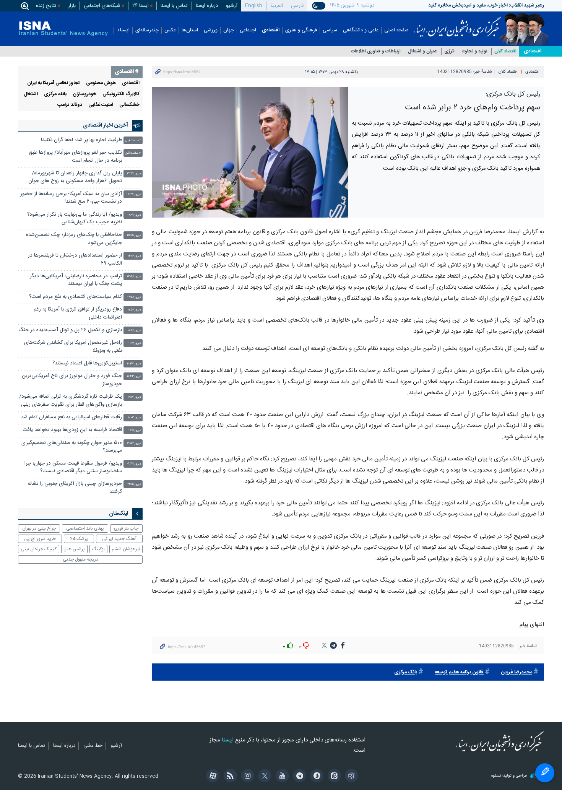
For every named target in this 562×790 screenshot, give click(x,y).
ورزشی (211, 30)
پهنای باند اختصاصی (85, 528)
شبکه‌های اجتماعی (102, 6)
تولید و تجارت (474, 51)
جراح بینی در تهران (39, 528)
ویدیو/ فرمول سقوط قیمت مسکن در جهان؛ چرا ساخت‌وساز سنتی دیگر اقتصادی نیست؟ (73, 467)
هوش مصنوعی (101, 83)
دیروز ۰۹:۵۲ (134, 443)
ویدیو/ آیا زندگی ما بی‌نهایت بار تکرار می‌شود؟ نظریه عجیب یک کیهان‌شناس (74, 218)
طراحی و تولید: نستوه (509, 776)
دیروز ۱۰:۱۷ (134, 397)
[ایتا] (333, 776)
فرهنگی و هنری (301, 30)
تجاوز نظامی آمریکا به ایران (53, 83)
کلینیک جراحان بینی (39, 549)
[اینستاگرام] (246, 776)
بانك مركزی (55, 94)
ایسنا (457, 24)
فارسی (297, 6)
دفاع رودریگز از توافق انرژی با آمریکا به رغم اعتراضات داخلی (78, 313)
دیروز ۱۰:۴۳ (134, 376)
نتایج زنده (46, 6)
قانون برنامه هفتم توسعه (459, 672)
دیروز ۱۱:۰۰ (134, 343)
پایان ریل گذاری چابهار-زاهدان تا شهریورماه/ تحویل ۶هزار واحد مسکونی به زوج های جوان (75, 177)
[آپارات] (211, 776)
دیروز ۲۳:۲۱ (134, 173)
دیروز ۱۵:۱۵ (134, 235)
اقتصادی (270, 30)
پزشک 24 (79, 539)
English (253, 6)
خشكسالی (129, 105)
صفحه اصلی (396, 30)
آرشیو (231, 6)
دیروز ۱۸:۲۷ (134, 194)
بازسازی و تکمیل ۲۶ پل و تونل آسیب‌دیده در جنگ (70, 330)
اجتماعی (248, 30)
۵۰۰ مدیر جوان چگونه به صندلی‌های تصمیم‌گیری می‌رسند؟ (71, 447)
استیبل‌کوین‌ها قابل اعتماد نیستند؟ (87, 363)
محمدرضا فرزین (516, 672)
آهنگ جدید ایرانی (119, 539)
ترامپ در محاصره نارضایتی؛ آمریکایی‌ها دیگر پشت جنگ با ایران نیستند (76, 280)
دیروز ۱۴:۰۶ (134, 256)
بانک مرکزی (405, 672)
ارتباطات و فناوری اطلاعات (376, 51)
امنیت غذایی (100, 105)
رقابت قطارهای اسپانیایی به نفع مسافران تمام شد (71, 417)
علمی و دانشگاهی (360, 30)
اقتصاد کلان (505, 51)
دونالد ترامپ (69, 105)
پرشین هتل (74, 549)
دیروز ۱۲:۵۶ (134, 276)
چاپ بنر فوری (126, 528)
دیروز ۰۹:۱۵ (134, 484)
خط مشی (92, 746)
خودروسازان (84, 94)
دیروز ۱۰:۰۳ (134, 417)
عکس (170, 30)
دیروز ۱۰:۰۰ (134, 430)
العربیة (276, 6)
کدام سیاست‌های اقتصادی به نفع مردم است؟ (75, 297)
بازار (72, 6)
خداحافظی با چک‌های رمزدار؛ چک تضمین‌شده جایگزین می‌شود (74, 239)
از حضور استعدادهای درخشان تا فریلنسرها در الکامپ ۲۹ (75, 259)
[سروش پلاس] (315, 776)
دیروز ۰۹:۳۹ (134, 464)
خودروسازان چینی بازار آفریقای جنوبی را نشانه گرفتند (75, 488)
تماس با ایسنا (174, 6)
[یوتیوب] (281, 776)
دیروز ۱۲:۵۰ (134, 297)
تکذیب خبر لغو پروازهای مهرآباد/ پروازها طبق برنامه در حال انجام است (75, 156)
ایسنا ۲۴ (140, 6)
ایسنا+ (123, 30)
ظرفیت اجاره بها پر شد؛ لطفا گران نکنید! (81, 140)
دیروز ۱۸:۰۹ (134, 215)
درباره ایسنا (207, 6)
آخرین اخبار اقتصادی (105, 125)
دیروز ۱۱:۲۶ (134, 330)
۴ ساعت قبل (133, 153)
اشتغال (31, 94)
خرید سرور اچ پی (40, 539)
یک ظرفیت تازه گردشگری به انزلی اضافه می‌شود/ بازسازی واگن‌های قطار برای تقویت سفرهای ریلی (70, 400)
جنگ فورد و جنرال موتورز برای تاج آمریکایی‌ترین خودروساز (72, 380)
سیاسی (330, 30)
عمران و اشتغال (422, 51)
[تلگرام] (298, 776)
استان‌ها (190, 30)
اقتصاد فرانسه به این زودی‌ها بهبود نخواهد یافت (72, 430)
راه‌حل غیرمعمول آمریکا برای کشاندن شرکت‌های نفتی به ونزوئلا (73, 346)
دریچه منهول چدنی (80, 559)
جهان (228, 30)
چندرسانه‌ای (147, 30)
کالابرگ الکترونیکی (121, 94)
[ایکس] (263, 776)
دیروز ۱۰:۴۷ (134, 363)
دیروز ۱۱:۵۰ (134, 309)
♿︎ (544, 772)
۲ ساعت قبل (133, 140)
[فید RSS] (229, 776)
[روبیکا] (350, 776)
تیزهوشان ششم (126, 549)
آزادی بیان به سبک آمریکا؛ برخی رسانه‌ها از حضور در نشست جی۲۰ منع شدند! (71, 198)
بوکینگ (98, 549)
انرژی (449, 51)
